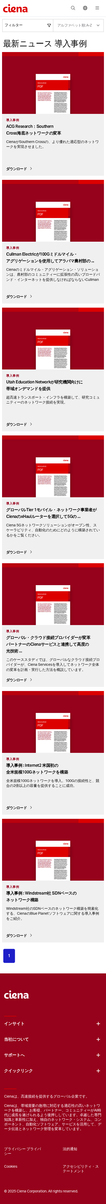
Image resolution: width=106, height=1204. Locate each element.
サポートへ (14, 1055)
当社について (16, 1039)
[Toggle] (98, 1023)
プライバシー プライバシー (22, 1151)
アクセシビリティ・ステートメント (81, 1169)
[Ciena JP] (17, 991)
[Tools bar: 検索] (73, 8)
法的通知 (70, 1149)
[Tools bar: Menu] (96, 8)
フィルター (14, 25)
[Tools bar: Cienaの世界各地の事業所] (85, 8)
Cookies (10, 1166)
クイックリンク (18, 1071)
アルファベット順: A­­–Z (74, 25)
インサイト (14, 1024)
